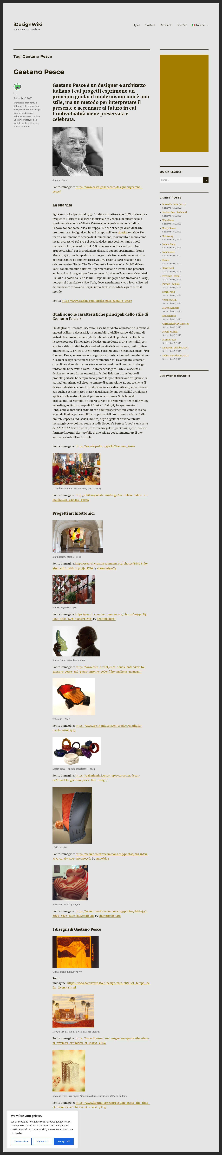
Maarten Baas (169, 339)
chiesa (26, 106)
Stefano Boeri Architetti (174, 212)
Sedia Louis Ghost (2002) (175, 355)
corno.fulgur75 (106, 568)
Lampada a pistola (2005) (175, 347)
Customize (21, 1141)
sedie (24, 123)
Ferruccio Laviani (171, 276)
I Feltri (33, 119)
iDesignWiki (27, 24)
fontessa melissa (31, 116)
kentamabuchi (106, 618)
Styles (136, 25)
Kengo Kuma (169, 228)
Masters (150, 25)
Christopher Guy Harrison (175, 323)
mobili (16, 123)
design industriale (23, 109)
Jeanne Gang (169, 244)
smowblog (102, 858)
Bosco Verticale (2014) (174, 204)
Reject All (43, 1141)
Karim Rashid (169, 315)
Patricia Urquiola (171, 284)
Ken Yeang (167, 236)
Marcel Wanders (170, 308)
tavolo (16, 126)
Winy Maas (168, 220)
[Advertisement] (184, 103)
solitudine (33, 123)
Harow (165, 260)
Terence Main (169, 300)
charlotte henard (110, 915)
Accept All (63, 1141)
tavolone (25, 126)
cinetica (122, 232)
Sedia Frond (168, 292)
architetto (18, 102)
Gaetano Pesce (38, 72)
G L (15, 93)
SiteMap (182, 25)
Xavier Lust (168, 268)
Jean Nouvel (168, 252)
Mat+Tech (166, 25)
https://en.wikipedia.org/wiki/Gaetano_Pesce (105, 446)
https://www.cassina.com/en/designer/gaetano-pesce (97, 300)
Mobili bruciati (169, 331)
